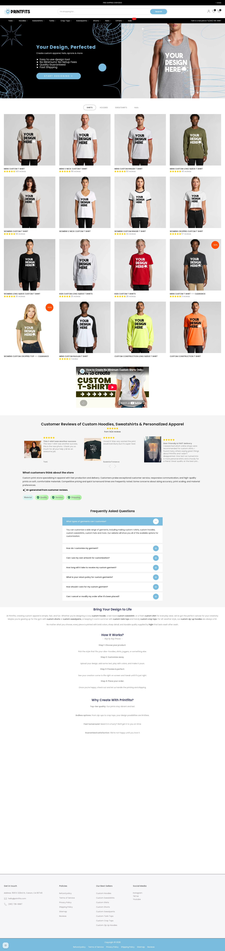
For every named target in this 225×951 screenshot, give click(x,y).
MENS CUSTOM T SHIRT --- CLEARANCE (187, 293)
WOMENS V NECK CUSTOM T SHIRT (75, 231)
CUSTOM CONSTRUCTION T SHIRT (185, 356)
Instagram (137, 893)
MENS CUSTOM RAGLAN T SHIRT (73, 356)
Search (158, 11)
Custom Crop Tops (104, 920)
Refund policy (65, 893)
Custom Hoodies (103, 893)
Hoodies (22, 20)
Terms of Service (67, 898)
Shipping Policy (66, 907)
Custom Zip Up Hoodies (106, 925)
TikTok (136, 896)
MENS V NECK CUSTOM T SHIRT (73, 168)
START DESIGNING (57, 75)
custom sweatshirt (126, 616)
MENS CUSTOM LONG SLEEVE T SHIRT (186, 168)
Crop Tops (65, 20)
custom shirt (150, 616)
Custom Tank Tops (104, 916)
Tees (10, 20)
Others (118, 20)
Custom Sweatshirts (105, 898)
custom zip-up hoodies (191, 619)
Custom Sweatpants (105, 911)
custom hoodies (147, 529)
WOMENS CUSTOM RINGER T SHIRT (130, 231)
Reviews (62, 916)
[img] (112, 428)
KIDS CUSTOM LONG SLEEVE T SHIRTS (75, 293)
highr (151, 624)
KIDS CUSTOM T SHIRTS (125, 293)
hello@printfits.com (17, 898)
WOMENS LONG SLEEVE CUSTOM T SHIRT (22, 293)
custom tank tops (121, 619)
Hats (107, 20)
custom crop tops (148, 619)
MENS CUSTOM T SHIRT (14, 168)
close (7, 3)
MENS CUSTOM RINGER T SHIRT (128, 168)
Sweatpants (81, 20)
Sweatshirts (37, 20)
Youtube (137, 899)
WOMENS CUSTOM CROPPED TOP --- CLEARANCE (26, 356)
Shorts (96, 20)
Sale (132, 20)
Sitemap (63, 911)
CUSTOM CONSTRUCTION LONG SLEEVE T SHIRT (136, 356)
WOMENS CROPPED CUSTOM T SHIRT (186, 231)
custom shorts (53, 619)
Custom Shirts (102, 902)
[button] (110, 466)
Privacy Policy (65, 902)
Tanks (51, 20)
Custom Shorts (103, 907)
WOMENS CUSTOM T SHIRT (16, 231)
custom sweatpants (72, 619)
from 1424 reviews (112, 431)
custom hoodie (99, 616)
